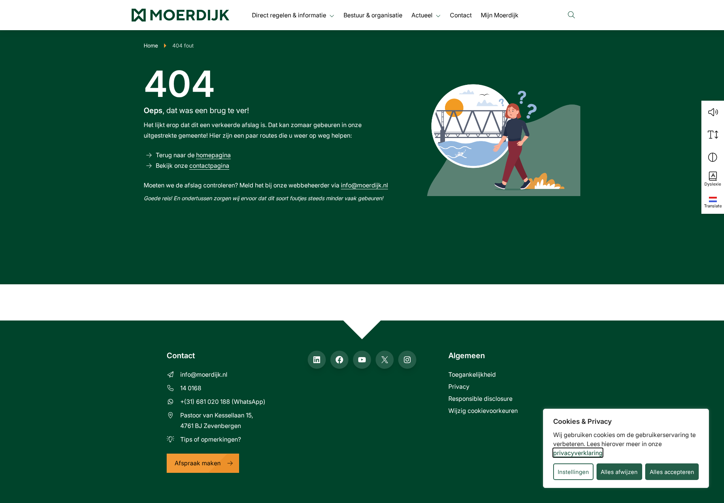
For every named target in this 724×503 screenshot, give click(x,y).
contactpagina (209, 165)
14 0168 (190, 387)
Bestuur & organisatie (373, 15)
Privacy (458, 386)
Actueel (422, 15)
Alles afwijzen (619, 472)
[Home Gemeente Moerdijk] (180, 15)
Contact (461, 15)
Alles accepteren (672, 472)
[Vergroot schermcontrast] (712, 157)
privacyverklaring (578, 452)
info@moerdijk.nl (364, 185)
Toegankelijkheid (472, 374)
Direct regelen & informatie (289, 15)
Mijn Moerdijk (499, 15)
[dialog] (626, 448)
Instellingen (573, 472)
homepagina (213, 154)
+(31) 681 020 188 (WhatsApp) (222, 401)
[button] (712, 112)
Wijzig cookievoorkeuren (483, 410)
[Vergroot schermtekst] (712, 134)
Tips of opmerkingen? (210, 439)
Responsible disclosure (480, 398)
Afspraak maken (198, 463)
